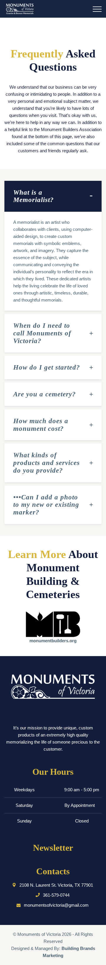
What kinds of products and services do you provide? (46, 462)
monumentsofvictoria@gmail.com (56, 905)
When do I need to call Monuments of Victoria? (42, 333)
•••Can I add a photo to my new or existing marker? (46, 505)
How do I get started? (46, 367)
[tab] (53, 196)
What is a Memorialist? (33, 196)
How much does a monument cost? (40, 424)
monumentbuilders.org (53, 640)
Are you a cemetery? (44, 394)
